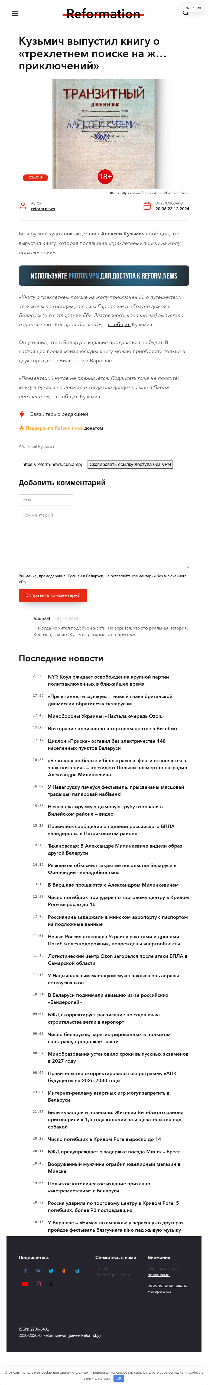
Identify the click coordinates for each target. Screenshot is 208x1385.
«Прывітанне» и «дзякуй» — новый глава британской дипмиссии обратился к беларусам (110, 700)
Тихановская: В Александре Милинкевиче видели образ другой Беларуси (115, 849)
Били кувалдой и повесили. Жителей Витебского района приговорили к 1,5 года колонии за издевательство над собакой (116, 1119)
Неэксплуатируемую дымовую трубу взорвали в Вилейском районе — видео (105, 810)
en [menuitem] (199, 7)
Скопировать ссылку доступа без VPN (130, 464)
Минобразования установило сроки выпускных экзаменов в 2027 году (118, 1057)
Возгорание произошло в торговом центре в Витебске (113, 728)
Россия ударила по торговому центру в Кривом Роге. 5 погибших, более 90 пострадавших (113, 1207)
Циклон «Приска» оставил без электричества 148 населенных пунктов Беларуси (107, 744)
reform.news (43, 208)
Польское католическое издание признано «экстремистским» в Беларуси (99, 1187)
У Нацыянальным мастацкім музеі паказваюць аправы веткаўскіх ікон (113, 979)
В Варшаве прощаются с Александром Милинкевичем (113, 885)
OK (119, 1378)
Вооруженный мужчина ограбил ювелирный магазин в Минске (114, 1168)
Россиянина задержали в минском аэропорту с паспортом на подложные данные (118, 920)
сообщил (119, 324)
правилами (159, 1274)
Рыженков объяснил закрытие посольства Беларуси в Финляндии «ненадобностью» (112, 869)
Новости (35, 177)
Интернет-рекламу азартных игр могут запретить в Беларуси (109, 1096)
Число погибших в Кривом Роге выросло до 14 (104, 1139)
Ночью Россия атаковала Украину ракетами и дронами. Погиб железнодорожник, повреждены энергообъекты (114, 940)
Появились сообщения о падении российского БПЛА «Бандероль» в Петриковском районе (111, 830)
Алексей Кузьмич (37, 446)
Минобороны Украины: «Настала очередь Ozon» (106, 716)
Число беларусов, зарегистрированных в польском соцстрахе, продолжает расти (109, 1038)
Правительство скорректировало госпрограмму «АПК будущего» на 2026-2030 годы (112, 1077)
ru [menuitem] (188, 7)
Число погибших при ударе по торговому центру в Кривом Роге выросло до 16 (118, 901)
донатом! (94, 428)
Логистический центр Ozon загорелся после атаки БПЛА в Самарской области (117, 959)
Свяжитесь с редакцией (59, 414)
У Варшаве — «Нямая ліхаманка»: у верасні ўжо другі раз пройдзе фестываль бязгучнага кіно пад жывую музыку (116, 1226)
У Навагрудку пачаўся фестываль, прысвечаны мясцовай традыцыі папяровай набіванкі (116, 790)
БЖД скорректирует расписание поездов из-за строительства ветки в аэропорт (104, 1018)
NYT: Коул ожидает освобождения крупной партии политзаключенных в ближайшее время (108, 680)
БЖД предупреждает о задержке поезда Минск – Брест (114, 1151)
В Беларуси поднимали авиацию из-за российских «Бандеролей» (108, 998)
